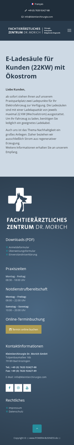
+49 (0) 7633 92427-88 (39, 10)
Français (39, 4)
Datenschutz (16, 411)
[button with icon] (9, 388)
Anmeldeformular (19, 247)
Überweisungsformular (22, 250)
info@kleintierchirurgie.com (39, 16)
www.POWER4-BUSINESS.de (43, 437)
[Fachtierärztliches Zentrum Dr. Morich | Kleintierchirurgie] (37, 31)
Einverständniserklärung (23, 254)
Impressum (15, 407)
